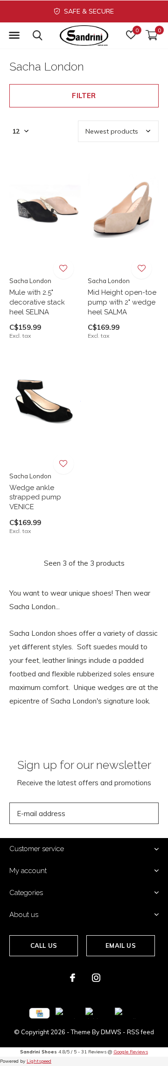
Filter (84, 95)
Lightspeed (39, 1061)
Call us (43, 945)
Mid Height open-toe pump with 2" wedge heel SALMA (122, 302)
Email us (120, 945)
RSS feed (140, 1032)
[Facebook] (72, 977)
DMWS (111, 1032)
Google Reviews (130, 1052)
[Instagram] (96, 977)
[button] (14, 35)
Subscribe (130, 813)
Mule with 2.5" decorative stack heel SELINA (37, 302)
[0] (152, 35)
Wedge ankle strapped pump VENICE (35, 497)
